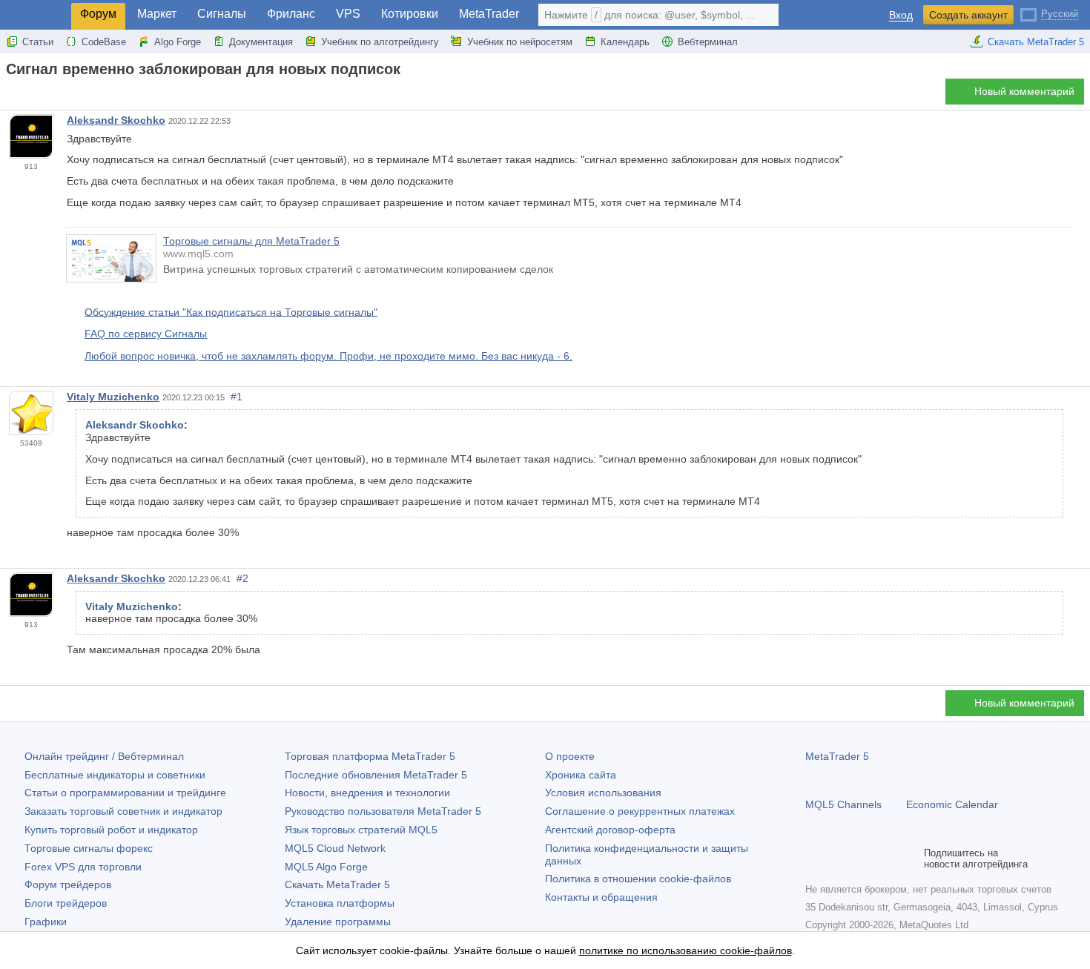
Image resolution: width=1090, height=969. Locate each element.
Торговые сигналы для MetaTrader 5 (251, 241)
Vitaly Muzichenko (113, 397)
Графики (45, 921)
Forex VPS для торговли (83, 867)
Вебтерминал (708, 41)
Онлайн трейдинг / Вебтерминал (104, 756)
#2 (242, 578)
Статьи (37, 41)
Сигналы (221, 13)
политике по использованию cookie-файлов (685, 950)
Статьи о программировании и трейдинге (125, 792)
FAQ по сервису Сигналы (146, 334)
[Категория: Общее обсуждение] (28, 96)
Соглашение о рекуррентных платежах (640, 811)
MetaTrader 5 (837, 756)
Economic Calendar (952, 804)
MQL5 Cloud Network (335, 848)
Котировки (409, 13)
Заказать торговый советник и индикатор (123, 811)
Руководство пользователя (383, 811)
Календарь (625, 41)
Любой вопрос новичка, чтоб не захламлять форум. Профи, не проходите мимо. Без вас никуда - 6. (328, 356)
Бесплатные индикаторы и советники (114, 775)
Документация (261, 41)
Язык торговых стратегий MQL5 (361, 830)
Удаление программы (338, 921)
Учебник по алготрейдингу (380, 41)
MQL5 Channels (843, 804)
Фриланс (291, 13)
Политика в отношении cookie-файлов (638, 878)
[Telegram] (838, 858)
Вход (901, 15)
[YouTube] (885, 858)
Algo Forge (177, 41)
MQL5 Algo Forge (326, 867)
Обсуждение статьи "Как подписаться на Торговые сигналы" (231, 311)
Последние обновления (376, 775)
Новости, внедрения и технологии (367, 792)
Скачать (337, 884)
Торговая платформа (370, 756)
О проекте (570, 756)
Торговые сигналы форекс (88, 848)
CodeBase (104, 41)
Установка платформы (339, 903)
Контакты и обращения (601, 897)
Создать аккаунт (968, 15)
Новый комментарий (1024, 91)
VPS (348, 13)
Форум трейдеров (67, 884)
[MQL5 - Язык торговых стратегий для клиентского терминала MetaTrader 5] (35, 15)
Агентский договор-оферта (610, 830)
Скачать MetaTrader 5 (1036, 41)
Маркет (156, 13)
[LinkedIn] (909, 858)
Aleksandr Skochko (116, 120)
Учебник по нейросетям (519, 41)
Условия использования (603, 792)
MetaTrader (489, 13)
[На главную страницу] (10, 95)
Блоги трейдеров (65, 903)
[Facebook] (814, 858)
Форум (98, 13)
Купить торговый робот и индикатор (111, 830)
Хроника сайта (580, 775)
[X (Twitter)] (862, 858)
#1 (236, 397)
